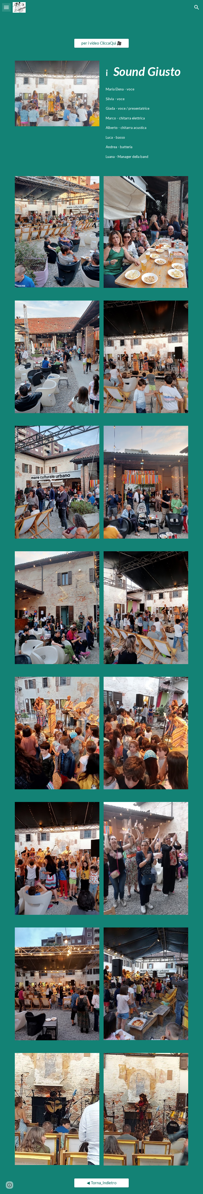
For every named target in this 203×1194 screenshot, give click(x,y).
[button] (6, 7)
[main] (146, 71)
